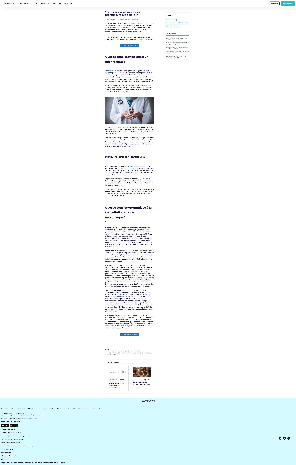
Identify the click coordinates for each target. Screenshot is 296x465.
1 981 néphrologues (131, 166)
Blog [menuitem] (100, 409)
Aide (60, 3)
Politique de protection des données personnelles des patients (20, 436)
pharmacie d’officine (121, 296)
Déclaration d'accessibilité (9, 456)
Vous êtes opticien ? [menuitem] (63, 409)
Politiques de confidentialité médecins (12, 439)
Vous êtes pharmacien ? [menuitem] (45, 409)
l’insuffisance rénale (138, 75)
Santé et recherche (171, 23)
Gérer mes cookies (7, 449)
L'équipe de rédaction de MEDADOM (128, 19)
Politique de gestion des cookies (10, 443)
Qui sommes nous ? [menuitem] (7, 409)
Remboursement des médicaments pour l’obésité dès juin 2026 (177, 48)
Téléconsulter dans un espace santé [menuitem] (84, 409)
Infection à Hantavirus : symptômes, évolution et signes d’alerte (176, 57)
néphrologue (111, 71)
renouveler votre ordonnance (139, 282)
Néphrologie (130, 351)
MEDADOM (119, 274)
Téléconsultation (171, 20)
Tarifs (3, 459)
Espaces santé (67, 3)
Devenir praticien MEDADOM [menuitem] (25, 409)
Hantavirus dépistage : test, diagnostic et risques (177, 52)
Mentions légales (6, 453)
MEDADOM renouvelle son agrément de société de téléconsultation (176, 39)
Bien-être (176, 26)
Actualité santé (183, 23)
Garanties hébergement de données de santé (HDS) (17, 446)
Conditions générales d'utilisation (11, 432)
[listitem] (129, 41)
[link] (9, 3)
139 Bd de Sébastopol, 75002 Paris (54, 463)
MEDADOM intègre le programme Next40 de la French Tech (177, 43)
